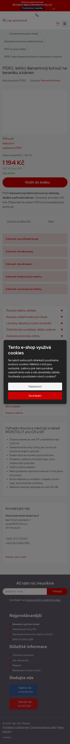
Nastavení (35, 386)
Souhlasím (35, 396)
